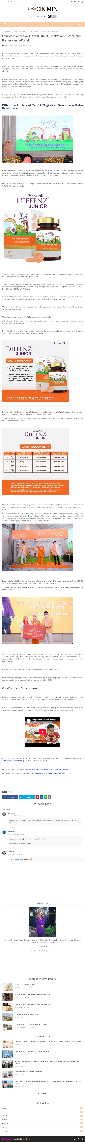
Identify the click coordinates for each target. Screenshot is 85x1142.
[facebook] (72, 2)
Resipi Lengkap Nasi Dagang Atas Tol (27, 1014)
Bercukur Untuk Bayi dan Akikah (26, 984)
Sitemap (25, 2)
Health (9, 31)
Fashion (42, 1112)
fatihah (11, 852)
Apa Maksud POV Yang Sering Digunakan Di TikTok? (32, 994)
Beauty (42, 1108)
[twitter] (75, 2)
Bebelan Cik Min (7, 45)
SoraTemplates (7, 1139)
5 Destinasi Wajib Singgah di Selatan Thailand (31, 1024)
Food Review (42, 1116)
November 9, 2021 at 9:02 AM (16, 834)
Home (4, 2)
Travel (42, 1131)
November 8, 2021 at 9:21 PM (16, 816)
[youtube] (82, 2)
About (10, 2)
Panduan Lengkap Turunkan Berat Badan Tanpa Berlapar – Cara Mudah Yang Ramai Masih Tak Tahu (48, 1041)
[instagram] (78, 2)
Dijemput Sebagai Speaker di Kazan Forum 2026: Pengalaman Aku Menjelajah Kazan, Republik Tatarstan (47, 1063)
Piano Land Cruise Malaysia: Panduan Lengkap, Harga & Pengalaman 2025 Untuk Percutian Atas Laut (48, 1083)
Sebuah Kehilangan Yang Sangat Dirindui (29, 1071)
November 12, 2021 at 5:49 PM (16, 854)
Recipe (42, 1127)
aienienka (11, 813)
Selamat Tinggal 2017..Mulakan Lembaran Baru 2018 (33, 1004)
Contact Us (39, 16)
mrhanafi (11, 831)
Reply (9, 827)
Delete (13, 827)
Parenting (42, 1123)
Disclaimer (17, 2)
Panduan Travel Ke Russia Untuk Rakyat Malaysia (32, 1051)
